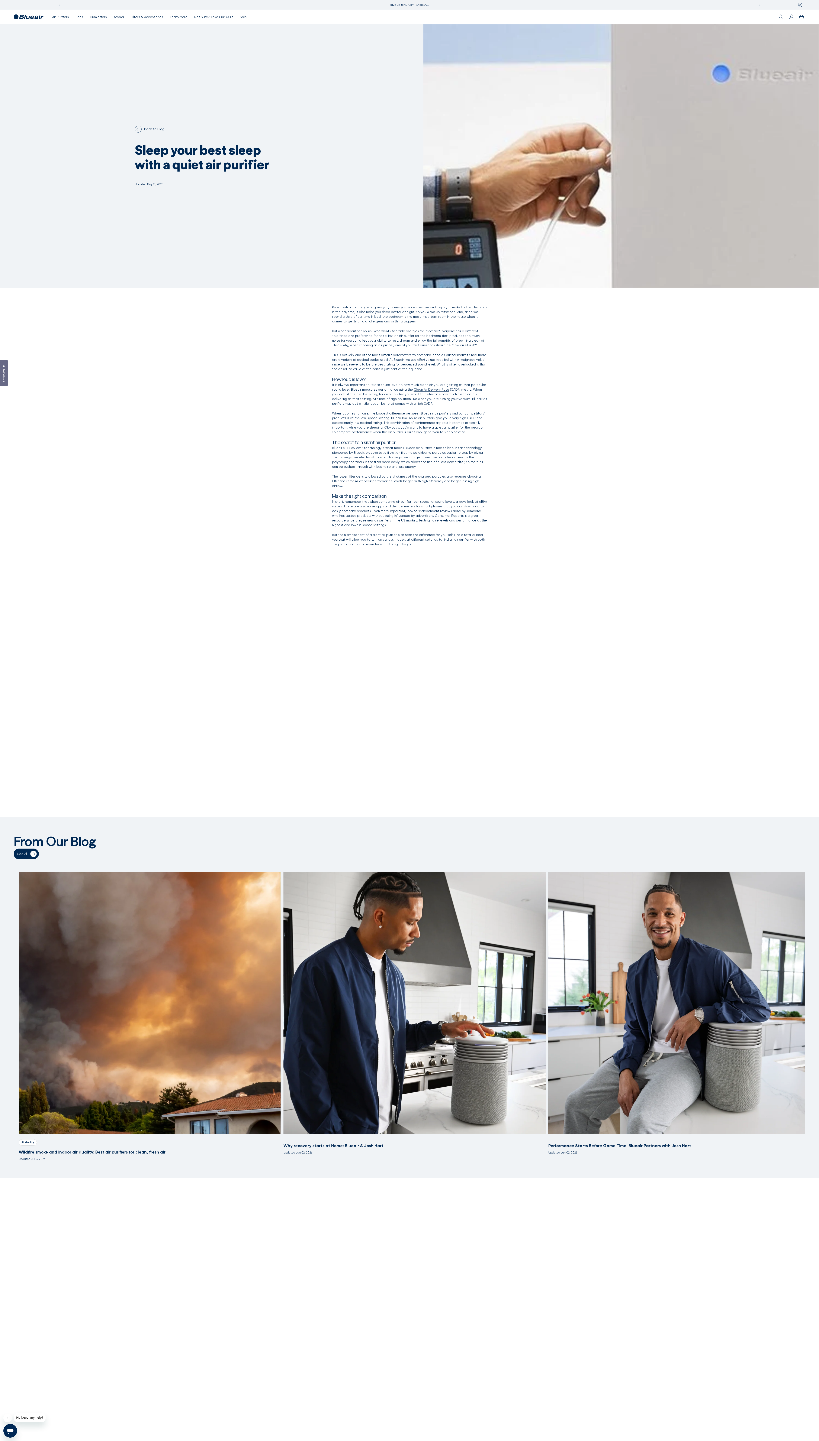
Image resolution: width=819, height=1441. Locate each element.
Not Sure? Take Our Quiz (213, 17)
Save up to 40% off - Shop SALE (409, 4)
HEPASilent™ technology (364, 448)
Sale (243, 17)
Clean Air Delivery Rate (431, 389)
